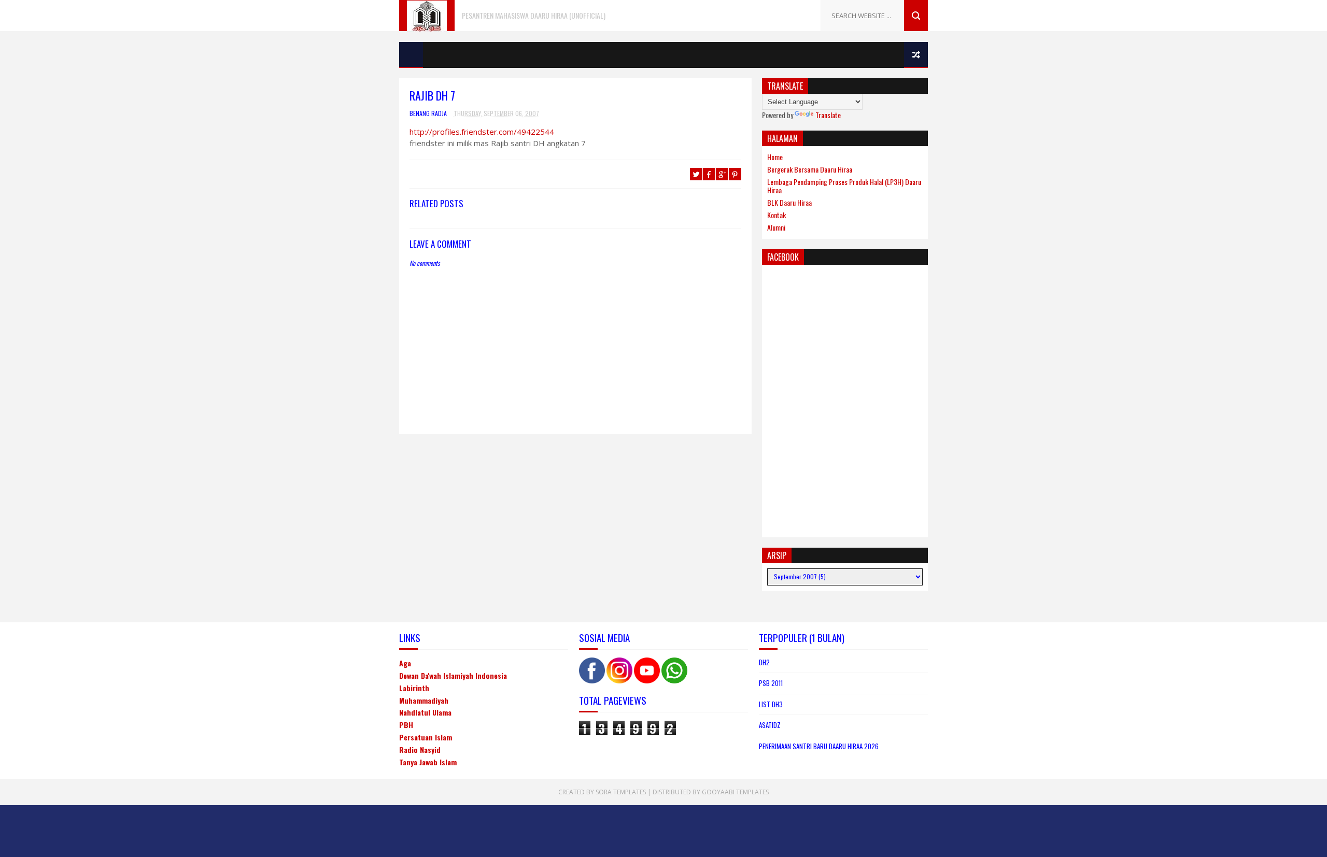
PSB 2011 (771, 683)
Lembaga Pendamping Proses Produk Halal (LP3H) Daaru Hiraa (844, 186)
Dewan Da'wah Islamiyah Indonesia (453, 675)
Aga (405, 663)
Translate (828, 114)
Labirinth (414, 687)
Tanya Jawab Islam (428, 761)
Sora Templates (621, 792)
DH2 (764, 662)
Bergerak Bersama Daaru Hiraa (809, 169)
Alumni (776, 227)
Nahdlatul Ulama (425, 712)
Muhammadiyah (423, 700)
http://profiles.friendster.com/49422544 (482, 131)
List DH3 (771, 704)
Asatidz (770, 725)
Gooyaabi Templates (735, 792)
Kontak (776, 214)
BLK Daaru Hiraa (789, 202)
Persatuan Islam (425, 737)
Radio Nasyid (420, 749)
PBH (406, 724)
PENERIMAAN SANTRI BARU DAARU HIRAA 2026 (819, 746)
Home (775, 156)
